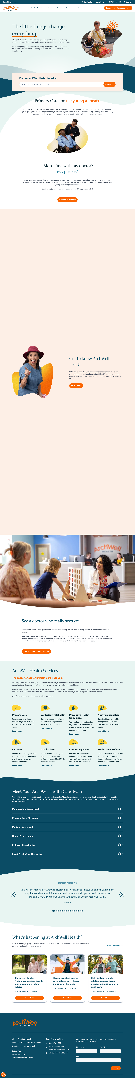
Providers (60, 8)
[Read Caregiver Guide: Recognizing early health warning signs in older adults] (29, 978)
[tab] (53, 911)
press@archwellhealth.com (22, 1057)
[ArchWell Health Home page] (10, 8)
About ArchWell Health (21, 1039)
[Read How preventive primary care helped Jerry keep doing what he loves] (67, 978)
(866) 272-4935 (55, 1043)
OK (117, 1073)
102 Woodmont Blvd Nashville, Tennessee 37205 (59, 1048)
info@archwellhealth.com (58, 1053)
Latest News (17, 1051)
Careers (92, 8)
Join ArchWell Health (34, 8)
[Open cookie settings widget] (3, 1074)
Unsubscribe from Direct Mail (23, 1046)
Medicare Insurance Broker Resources (27, 1043)
